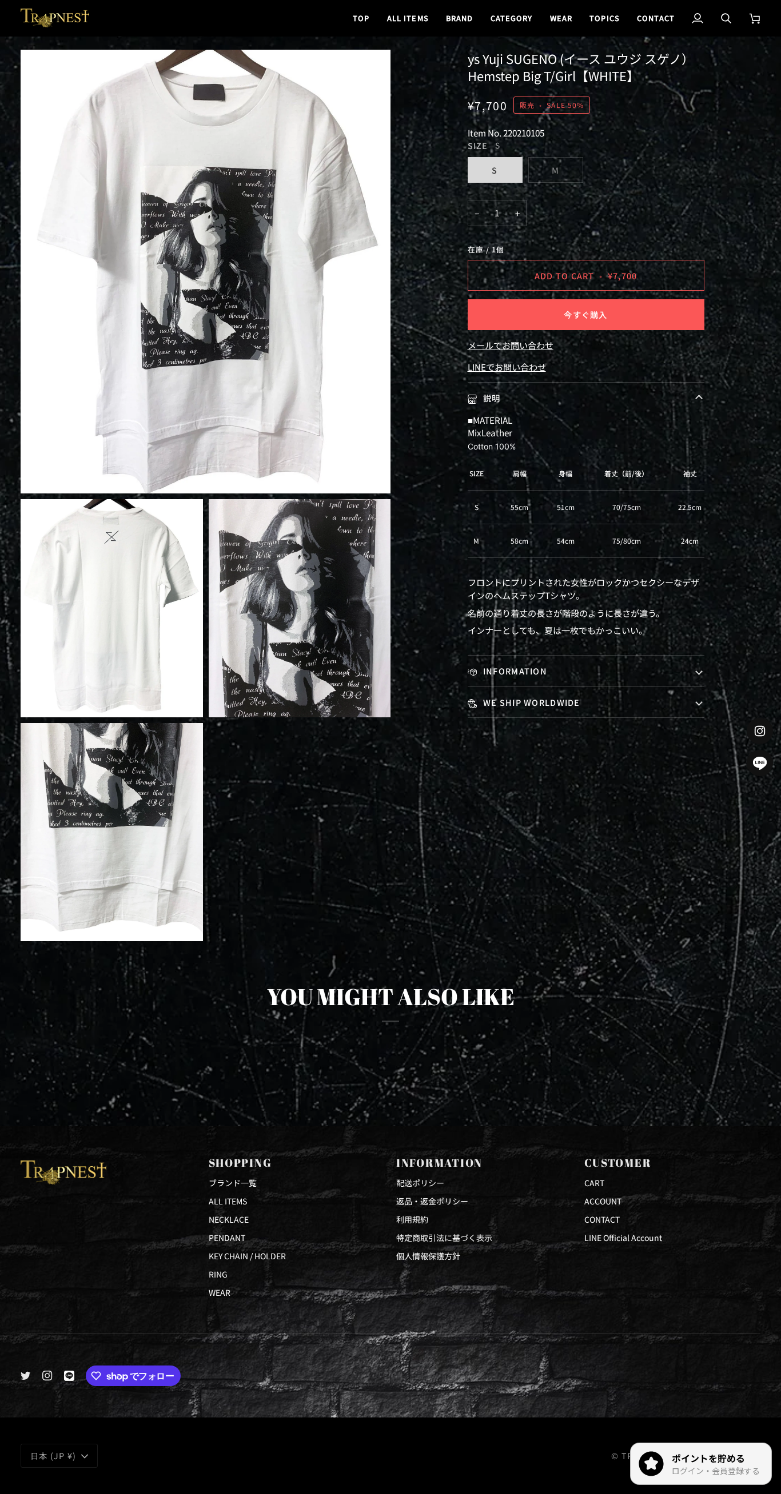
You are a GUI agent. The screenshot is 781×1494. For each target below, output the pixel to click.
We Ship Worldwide (530, 702)
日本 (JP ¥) (53, 1455)
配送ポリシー (420, 1182)
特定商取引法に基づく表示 (444, 1237)
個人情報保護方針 (428, 1256)
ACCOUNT (602, 1201)
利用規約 (412, 1219)
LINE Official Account (623, 1237)
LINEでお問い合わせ (507, 366)
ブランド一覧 (233, 1182)
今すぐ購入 (585, 314)
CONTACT (602, 1219)
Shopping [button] (240, 1162)
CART (594, 1182)
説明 (491, 398)
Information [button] (439, 1162)
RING (218, 1274)
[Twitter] (26, 1376)
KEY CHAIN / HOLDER (247, 1256)
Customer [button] (618, 1162)
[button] (459, 18)
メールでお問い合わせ (510, 345)
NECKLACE (229, 1219)
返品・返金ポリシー (432, 1201)
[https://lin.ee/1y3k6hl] (69, 1376)
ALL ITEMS (228, 1201)
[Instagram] (47, 1376)
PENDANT (227, 1237)
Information (514, 671)
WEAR (219, 1292)
